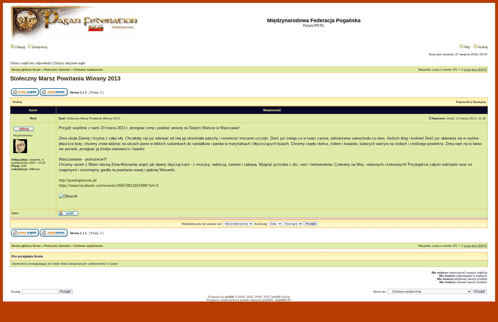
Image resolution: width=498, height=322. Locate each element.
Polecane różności (57, 69)
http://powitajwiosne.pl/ (78, 180)
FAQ (466, 47)
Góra (15, 213)
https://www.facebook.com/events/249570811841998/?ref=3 (108, 185)
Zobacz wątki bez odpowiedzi (30, 63)
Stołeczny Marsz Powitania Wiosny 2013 (65, 78)
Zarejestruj (39, 47)
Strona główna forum (26, 69)
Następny (479, 101)
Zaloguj (19, 47)
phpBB (229, 296)
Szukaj (482, 47)
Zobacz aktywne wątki (69, 63)
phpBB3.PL (283, 300)
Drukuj (17, 101)
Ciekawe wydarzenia (88, 69)
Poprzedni (463, 101)
